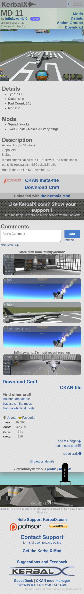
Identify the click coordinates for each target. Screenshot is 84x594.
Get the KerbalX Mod (42, 550)
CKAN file (70, 387)
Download (74, 27)
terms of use (31, 542)
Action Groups (70, 23)
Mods (78, 14)
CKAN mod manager (53, 580)
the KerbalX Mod (55, 196)
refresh (69, 240)
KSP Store (60, 584)
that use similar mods (17, 403)
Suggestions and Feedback (42, 561)
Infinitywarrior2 (16, 18)
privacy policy (51, 542)
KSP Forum (44, 584)
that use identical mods (18, 408)
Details (77, 18)
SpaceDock (23, 580)
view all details (43, 461)
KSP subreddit (26, 584)
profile (51, 469)
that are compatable (16, 399)
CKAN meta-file (42, 180)
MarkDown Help (10, 244)
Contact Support (42, 537)
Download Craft (42, 187)
